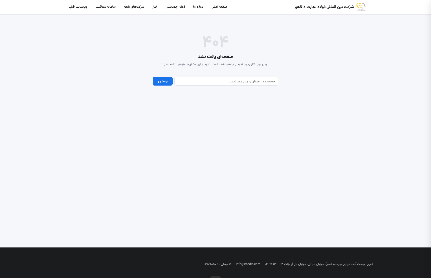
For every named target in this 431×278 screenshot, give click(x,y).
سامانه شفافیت (106, 6)
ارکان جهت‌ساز (176, 6)
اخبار (155, 6)
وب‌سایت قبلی (78, 6)
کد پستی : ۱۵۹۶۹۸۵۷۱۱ (217, 264)
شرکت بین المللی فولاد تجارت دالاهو (324, 7)
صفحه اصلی (219, 6)
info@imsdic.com (248, 264)
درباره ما (198, 6)
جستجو (163, 81)
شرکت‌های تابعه (134, 6)
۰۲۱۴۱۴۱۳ (270, 264)
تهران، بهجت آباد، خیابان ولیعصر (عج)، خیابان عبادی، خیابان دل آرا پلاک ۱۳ (326, 264)
